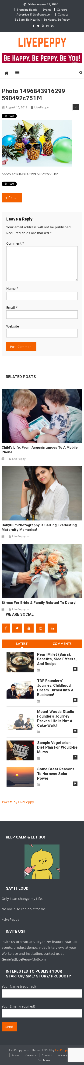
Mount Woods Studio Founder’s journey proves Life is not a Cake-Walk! (55, 718)
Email (12, 307)
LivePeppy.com (64, 1050)
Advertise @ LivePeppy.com (34, 14)
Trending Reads (27, 10)
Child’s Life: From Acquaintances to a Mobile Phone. (40, 449)
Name (12, 288)
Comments (62, 643)
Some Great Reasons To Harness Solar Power (55, 774)
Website (12, 326)
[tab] (22, 644)
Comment (15, 243)
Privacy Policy (66, 1055)
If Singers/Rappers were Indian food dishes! (15, 197)
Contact (63, 14)
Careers (62, 10)
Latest (22, 643)
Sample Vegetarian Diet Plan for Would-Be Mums (57, 747)
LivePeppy (41, 107)
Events (47, 10)
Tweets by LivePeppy (18, 802)
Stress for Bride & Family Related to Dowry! (39, 603)
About (16, 1055)
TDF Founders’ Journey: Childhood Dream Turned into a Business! (55, 688)
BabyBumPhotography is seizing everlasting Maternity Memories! (39, 527)
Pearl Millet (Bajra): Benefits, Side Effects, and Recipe (57, 659)
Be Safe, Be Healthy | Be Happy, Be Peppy (42, 20)
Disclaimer (45, 1060)
